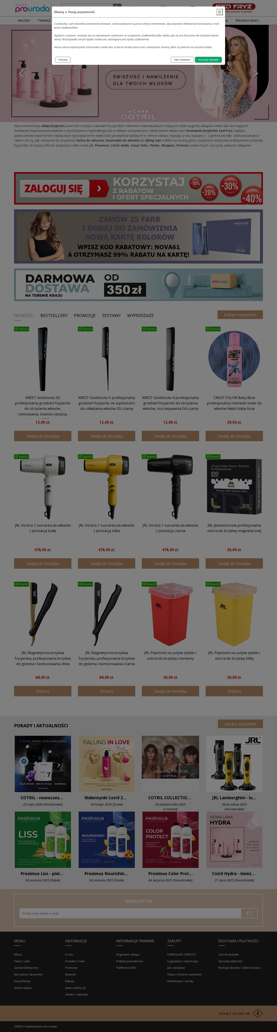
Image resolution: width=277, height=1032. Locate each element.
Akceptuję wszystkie (208, 60)
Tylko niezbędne (182, 60)
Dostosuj (63, 60)
